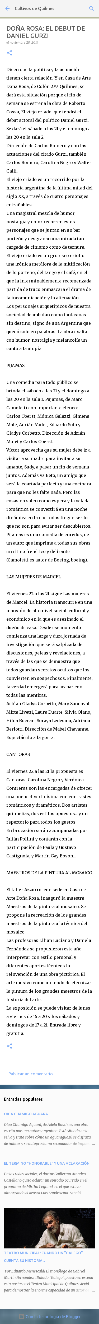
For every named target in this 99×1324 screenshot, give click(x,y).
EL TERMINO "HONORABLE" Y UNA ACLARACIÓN (46, 1163)
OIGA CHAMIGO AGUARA (26, 1114)
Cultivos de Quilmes (34, 8)
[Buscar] (91, 8)
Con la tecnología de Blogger (53, 1316)
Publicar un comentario (30, 1073)
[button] (9, 53)
